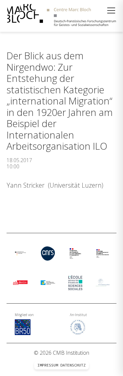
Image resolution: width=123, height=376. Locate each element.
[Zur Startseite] (61, 15)
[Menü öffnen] (111, 10)
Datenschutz (73, 365)
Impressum (47, 365)
